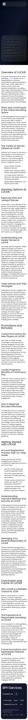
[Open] (23, 4)
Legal (21, 714)
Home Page (8, 700)
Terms (17, 714)
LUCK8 (11, 78)
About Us (5, 714)
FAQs (22, 700)
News (16, 700)
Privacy (11, 714)
